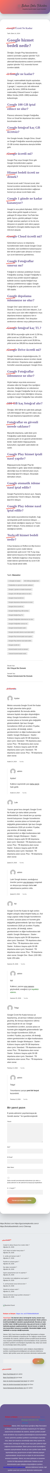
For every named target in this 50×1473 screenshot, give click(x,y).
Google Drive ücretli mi (16, 606)
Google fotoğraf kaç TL (16, 615)
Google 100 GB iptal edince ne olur (20, 594)
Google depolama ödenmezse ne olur (21, 602)
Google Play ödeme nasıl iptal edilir (20, 641)
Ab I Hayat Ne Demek (16, 668)
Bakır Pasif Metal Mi (9, 1374)
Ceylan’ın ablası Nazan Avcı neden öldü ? (16, 1245)
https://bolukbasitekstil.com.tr (12, 1226)
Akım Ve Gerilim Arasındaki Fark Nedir (15, 1381)
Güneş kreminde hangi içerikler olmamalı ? (16, 1295)
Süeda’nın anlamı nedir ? (11, 1289)
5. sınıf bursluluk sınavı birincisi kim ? (14, 1284)
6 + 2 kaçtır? (11, 1188)
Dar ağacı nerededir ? (10, 1267)
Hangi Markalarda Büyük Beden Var (14, 1388)
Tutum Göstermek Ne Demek (19, 676)
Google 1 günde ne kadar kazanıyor (20, 589)
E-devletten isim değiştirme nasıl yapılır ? (16, 1278)
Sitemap (27, 1226)
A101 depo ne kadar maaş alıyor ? (14, 1250)
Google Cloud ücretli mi (16, 598)
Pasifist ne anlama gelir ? (11, 1261)
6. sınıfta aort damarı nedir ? (12, 1256)
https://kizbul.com (7, 1223)
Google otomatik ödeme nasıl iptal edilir (21, 632)
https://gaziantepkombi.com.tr (27, 1223)
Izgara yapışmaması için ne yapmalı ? (15, 1273)
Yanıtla (21, 761)
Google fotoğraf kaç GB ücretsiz (18, 611)
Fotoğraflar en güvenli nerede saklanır (21, 585)
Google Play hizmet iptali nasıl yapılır (20, 636)
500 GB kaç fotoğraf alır (31, 581)
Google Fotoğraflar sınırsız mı (18, 623)
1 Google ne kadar (14, 581)
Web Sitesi (10, 1167)
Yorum (9, 1121)
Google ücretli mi (14, 645)
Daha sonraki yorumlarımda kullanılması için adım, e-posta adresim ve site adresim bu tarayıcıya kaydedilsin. (24, 1181)
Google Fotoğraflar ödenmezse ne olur (21, 619)
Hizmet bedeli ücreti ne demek (18, 649)
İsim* (8, 1147)
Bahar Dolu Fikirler (34, 6)
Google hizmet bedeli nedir (17, 628)
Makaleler (16, 575)
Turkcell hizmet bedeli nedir (17, 653)
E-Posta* (10, 1157)
